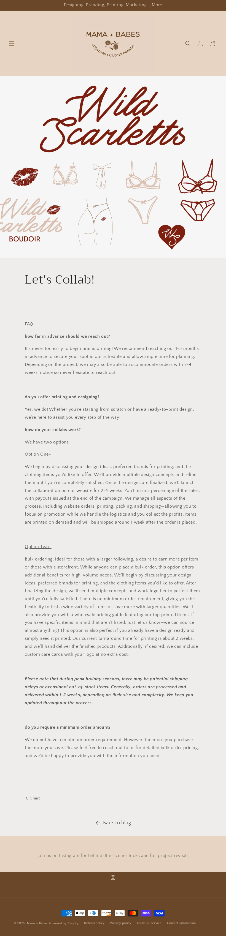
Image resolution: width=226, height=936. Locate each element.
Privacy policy (120, 923)
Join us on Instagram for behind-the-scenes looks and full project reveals (113, 855)
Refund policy (94, 923)
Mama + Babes (38, 923)
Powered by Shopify (64, 923)
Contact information (181, 923)
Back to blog (117, 823)
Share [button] (35, 798)
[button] (12, 43)
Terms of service (149, 923)
